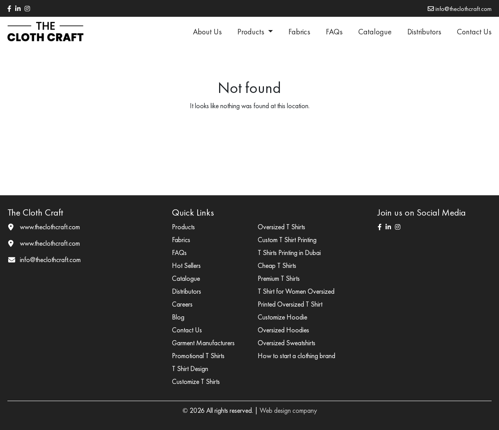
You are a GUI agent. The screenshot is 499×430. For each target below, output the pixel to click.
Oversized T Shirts (281, 226)
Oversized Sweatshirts (286, 342)
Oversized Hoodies (283, 329)
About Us (207, 32)
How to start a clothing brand (296, 355)
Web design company (288, 410)
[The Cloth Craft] (45, 31)
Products (251, 32)
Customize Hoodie (282, 316)
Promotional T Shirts (198, 355)
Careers (182, 304)
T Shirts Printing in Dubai (289, 252)
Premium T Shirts (279, 278)
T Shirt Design (190, 368)
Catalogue (375, 32)
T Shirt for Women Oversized (296, 291)
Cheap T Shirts (277, 265)
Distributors (424, 32)
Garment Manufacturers (203, 342)
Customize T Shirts (196, 381)
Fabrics (299, 32)
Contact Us (474, 32)
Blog (178, 316)
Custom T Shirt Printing (287, 239)
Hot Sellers (186, 265)
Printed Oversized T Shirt (290, 304)
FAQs (334, 32)
